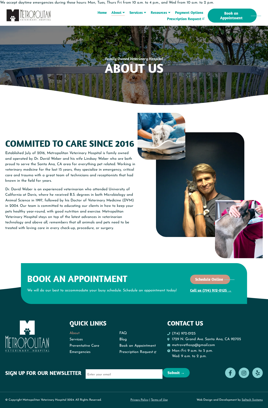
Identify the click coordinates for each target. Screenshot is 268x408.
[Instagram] (244, 373)
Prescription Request (184, 18)
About (116, 12)
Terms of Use (159, 400)
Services (136, 12)
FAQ (123, 333)
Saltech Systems (252, 400)
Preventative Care (84, 346)
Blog (123, 339)
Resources (159, 12)
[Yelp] (257, 373)
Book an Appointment (137, 346)
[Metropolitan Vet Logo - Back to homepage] (28, 15)
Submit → (176, 372)
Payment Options (189, 12)
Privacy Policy (139, 400)
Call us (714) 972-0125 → (211, 290)
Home (102, 12)
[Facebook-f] (230, 373)
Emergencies (80, 352)
